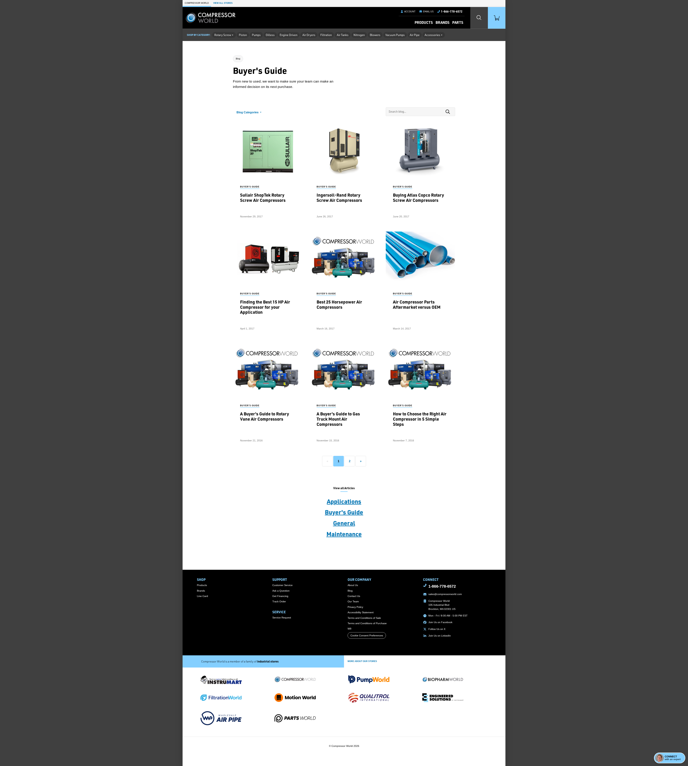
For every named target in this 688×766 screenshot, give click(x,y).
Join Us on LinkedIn (439, 635)
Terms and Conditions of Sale (364, 617)
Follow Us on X (436, 629)
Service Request (281, 617)
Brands (442, 22)
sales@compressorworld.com (445, 594)
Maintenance (344, 534)
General (344, 523)
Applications (344, 501)
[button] (426, 11)
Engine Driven (288, 35)
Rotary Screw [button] (222, 35)
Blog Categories (247, 112)
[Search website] (479, 18)
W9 (349, 628)
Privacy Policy (355, 607)
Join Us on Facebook (440, 622)
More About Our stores (362, 661)
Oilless (270, 35)
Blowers (375, 35)
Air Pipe (415, 35)
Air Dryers (308, 35)
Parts (457, 22)
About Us (353, 585)
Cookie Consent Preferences (366, 635)
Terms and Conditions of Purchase (367, 623)
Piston (243, 35)
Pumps (256, 35)
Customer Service (282, 585)
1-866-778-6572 (442, 586)
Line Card (202, 596)
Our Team (353, 601)
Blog (238, 58)
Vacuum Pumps (395, 35)
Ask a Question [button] (281, 590)
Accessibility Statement (361, 612)
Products (424, 22)
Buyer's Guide (344, 512)
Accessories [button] (432, 35)
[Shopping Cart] (496, 18)
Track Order (279, 601)
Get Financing (280, 596)
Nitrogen (359, 35)
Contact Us (354, 596)
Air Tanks (342, 35)
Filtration (326, 35)
